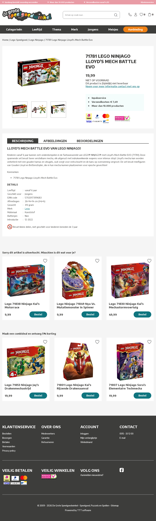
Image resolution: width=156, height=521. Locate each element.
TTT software (84, 510)
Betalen (6, 442)
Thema (56, 29)
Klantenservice (147, 2)
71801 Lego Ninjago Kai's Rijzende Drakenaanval (74, 386)
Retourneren (47, 442)
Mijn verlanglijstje (88, 438)
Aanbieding (135, 29)
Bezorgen (7, 438)
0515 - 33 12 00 (126, 433)
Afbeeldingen (55, 141)
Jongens (93, 29)
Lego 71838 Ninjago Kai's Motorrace (22, 305)
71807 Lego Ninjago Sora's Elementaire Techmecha (127, 386)
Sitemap (115, 505)
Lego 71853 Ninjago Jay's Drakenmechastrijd (22, 386)
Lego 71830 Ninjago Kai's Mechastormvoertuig (126, 305)
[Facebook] (122, 471)
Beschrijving (22, 141)
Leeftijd (37, 29)
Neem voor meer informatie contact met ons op (113, 86)
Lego (27, 208)
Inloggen (84, 433)
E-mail (122, 438)
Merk (74, 29)
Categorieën (14, 29)
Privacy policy (9, 450)
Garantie (45, 438)
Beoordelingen (90, 141)
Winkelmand (86, 442)
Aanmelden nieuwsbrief (91, 475)
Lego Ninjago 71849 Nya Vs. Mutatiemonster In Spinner (76, 305)
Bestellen (6, 433)
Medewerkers (48, 433)
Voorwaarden (8, 446)
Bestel (38, 314)
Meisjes (113, 29)
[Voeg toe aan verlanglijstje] (45, 261)
